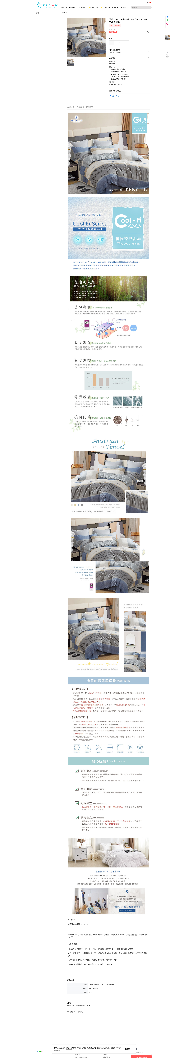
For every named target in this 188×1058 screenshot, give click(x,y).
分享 (112, 96)
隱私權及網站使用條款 (81, 1057)
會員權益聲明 (106, 1057)
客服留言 (105, 1054)
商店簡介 (77, 1054)
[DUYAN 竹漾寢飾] (47, 5)
